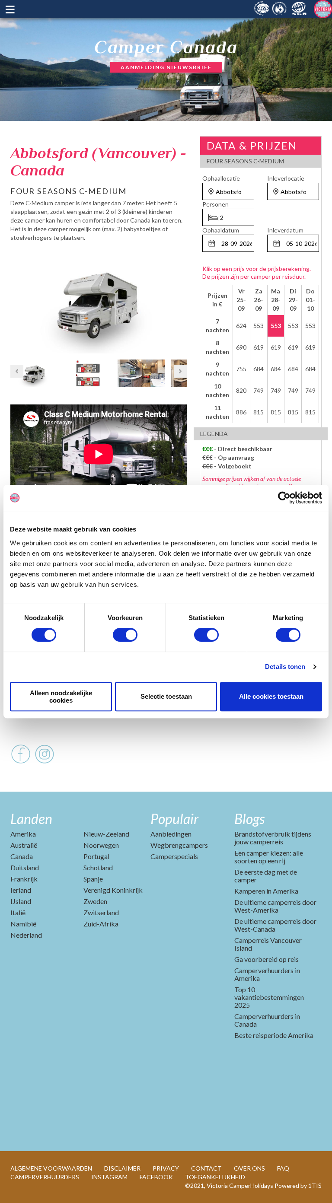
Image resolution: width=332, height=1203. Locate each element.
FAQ (283, 1168)
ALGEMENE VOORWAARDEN (51, 1168)
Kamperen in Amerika (266, 891)
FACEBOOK (156, 1177)
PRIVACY (166, 1168)
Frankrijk (24, 879)
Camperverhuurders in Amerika (267, 974)
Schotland (98, 867)
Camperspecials (174, 856)
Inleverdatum (285, 230)
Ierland (20, 890)
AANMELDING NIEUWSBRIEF (166, 67)
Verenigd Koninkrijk (113, 890)
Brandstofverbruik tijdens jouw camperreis (272, 838)
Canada (21, 856)
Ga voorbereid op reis (266, 959)
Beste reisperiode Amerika (273, 1035)
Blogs (249, 818)
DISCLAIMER (122, 1168)
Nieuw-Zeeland (106, 834)
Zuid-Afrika (100, 924)
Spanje (93, 879)
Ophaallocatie (221, 178)
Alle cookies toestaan (271, 696)
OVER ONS (249, 1168)
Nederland (26, 935)
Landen (31, 818)
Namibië (23, 924)
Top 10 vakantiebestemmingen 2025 (269, 997)
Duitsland (24, 867)
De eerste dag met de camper (265, 876)
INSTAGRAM (109, 1177)
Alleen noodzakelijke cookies (61, 696)
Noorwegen (101, 845)
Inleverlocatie (285, 178)
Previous (16, 299)
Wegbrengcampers (179, 845)
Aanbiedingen (171, 834)
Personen (215, 204)
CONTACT (206, 1168)
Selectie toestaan (166, 696)
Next (180, 299)
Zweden (95, 901)
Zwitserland (101, 912)
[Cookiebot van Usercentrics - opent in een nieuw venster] (284, 497)
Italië (18, 912)
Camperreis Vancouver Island (268, 944)
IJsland (20, 901)
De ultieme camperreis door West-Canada (275, 925)
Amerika (23, 834)
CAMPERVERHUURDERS (44, 1177)
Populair (174, 818)
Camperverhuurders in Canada (267, 1020)
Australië (23, 845)
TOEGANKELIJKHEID (215, 1177)
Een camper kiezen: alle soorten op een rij (268, 857)
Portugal (96, 856)
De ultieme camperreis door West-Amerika (275, 906)
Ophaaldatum (220, 230)
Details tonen (285, 666)
